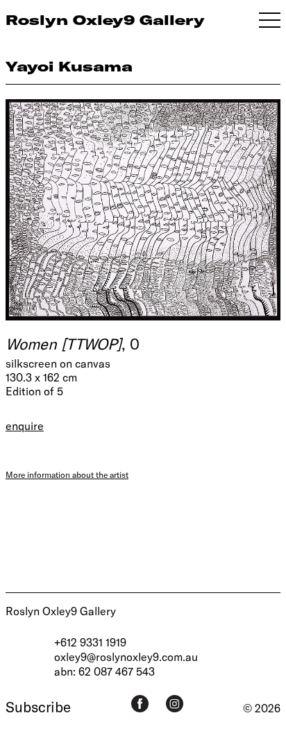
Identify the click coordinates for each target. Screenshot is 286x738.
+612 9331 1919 (90, 642)
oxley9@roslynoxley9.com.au (126, 656)
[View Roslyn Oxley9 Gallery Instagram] (174, 703)
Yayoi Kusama (69, 66)
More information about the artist (67, 474)
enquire (25, 425)
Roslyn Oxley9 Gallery (61, 610)
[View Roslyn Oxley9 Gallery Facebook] (140, 703)
